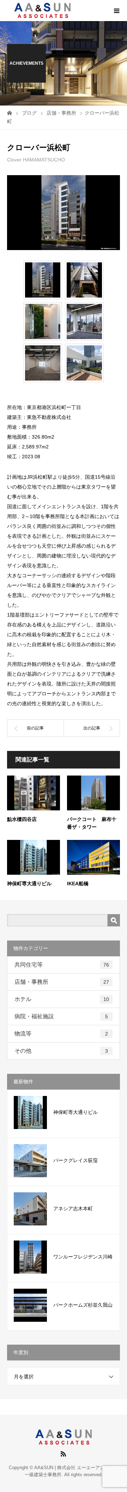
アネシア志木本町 (73, 1208)
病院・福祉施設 (61, 1016)
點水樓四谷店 (22, 819)
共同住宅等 (61, 965)
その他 (61, 1051)
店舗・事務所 (61, 982)
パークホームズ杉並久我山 (83, 1305)
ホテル (61, 999)
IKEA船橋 (78, 883)
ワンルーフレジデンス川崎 (83, 1257)
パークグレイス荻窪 (75, 1160)
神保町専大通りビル (29, 883)
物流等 (61, 1034)
